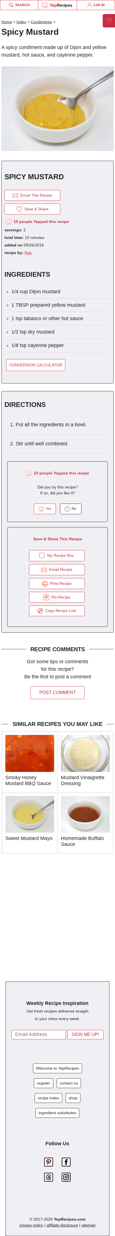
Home (6, 22)
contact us (69, 1083)
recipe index (48, 1098)
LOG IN (98, 5)
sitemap (88, 1225)
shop (73, 1098)
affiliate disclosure (62, 1225)
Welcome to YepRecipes (57, 1068)
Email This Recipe (35, 195)
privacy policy (31, 1225)
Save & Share (35, 209)
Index (21, 22)
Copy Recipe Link (59, 610)
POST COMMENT (57, 692)
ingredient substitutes (57, 1113)
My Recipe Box (60, 555)
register (43, 1083)
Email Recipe (59, 569)
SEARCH (21, 5)
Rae (28, 252)
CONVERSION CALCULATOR (35, 365)
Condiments (41, 22)
